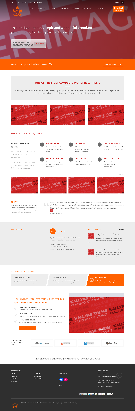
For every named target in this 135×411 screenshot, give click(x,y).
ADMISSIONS (37, 376)
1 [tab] (92, 329)
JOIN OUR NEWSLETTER (113, 65)
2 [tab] (96, 329)
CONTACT (14, 381)
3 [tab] (101, 329)
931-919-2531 (38, 2)
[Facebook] (12, 2)
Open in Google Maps (106, 386)
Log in (61, 385)
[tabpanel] (96, 315)
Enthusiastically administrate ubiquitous (108, 250)
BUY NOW (40, 43)
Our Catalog (118, 9)
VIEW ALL (121, 229)
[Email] (18, 2)
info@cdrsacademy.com (109, 376)
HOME (13, 374)
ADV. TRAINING (38, 379)
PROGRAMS (14, 376)
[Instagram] (15, 2)
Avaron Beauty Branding (69, 403)
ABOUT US (37, 374)
